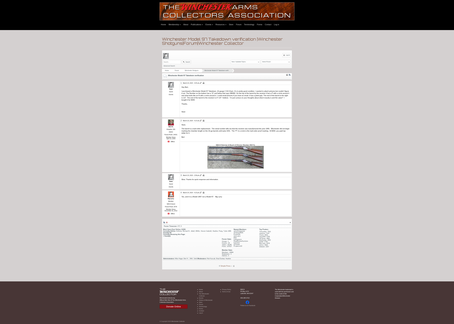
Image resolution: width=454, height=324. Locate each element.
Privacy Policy (226, 289)
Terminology (249, 25)
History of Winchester (206, 300)
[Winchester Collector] (227, 11)
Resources (220, 25)
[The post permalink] (201, 83)
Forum (238, 25)
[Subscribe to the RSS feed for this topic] (289, 75)
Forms (259, 25)
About (185, 25)
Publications (196, 25)
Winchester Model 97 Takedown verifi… (217, 70)
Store (231, 25)
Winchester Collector (178, 321)
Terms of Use (226, 292)
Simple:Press (225, 266)
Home (163, 25)
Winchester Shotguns (192, 70)
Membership (174, 25)
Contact (268, 25)
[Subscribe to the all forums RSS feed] (164, 222)
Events (208, 25)
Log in (276, 25)
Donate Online (173, 306)
